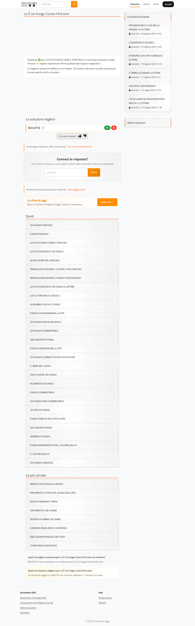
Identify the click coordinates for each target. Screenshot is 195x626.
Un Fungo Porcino (41, 225)
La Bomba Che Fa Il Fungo (45, 304)
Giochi (146, 4)
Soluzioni (135, 4)
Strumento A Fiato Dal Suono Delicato (53, 492)
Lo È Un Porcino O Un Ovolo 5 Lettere (52, 286)
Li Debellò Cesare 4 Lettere (144, 72)
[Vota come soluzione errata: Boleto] (114, 127)
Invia (94, 172)
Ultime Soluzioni (28, 607)
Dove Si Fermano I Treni (43, 501)
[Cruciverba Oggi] (29, 4)
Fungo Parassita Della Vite (46, 348)
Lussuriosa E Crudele (141, 42)
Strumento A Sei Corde (43, 510)
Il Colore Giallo (39, 453)
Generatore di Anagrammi (33, 597)
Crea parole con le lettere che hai (36, 602)
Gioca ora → (107, 202)
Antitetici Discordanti (142, 85)
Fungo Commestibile (42, 392)
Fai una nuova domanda (80, 146)
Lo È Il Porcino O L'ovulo (44, 295)
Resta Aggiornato (76, 189)
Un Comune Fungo (41, 427)
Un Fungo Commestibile (44, 330)
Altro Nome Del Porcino (44, 260)
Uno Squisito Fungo (42, 339)
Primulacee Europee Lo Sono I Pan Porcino (55, 277)
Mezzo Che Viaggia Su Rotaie (46, 483)
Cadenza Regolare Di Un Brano (48, 527)
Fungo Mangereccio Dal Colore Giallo (53, 445)
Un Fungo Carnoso (41, 462)
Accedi (168, 4)
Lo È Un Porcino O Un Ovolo (46, 251)
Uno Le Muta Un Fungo (43, 374)
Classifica (24, 612)
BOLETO (34, 128)
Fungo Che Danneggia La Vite (47, 313)
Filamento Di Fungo (41, 383)
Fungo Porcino (39, 233)
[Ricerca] (74, 4)
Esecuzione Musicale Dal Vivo (47, 536)
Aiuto (156, 4)
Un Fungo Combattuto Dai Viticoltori (52, 357)
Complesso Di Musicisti (43, 545)
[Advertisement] (72, 36)
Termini (102, 602)
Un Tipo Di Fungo (40, 409)
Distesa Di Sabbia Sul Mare (45, 519)
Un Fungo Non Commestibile (47, 401)
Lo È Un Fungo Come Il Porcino (48, 242)
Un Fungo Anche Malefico (45, 321)
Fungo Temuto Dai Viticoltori (47, 418)
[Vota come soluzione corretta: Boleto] (107, 127)
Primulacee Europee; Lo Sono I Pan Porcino (56, 269)
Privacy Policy (105, 597)
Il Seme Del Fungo (40, 365)
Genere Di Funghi (40, 436)
